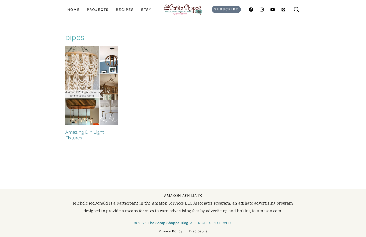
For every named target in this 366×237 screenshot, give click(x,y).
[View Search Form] (296, 9)
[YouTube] (272, 9)
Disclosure (198, 231)
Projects (98, 9)
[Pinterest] (283, 9)
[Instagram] (262, 9)
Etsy (146, 9)
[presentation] (91, 85)
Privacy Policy (170, 231)
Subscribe (226, 9)
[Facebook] (251, 9)
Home (73, 9)
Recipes (125, 9)
